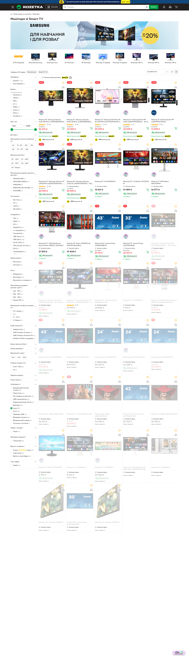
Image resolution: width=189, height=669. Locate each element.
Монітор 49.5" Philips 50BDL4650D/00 (102, 415)
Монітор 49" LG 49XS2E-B (160, 467)
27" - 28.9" (25, 159)
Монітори (36, 14)
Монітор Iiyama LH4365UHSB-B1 (50, 357)
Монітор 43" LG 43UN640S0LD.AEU (79, 414)
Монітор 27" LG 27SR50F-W (133, 300)
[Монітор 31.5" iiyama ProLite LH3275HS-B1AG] (136, 222)
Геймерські (18, 274)
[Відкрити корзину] (176, 7)
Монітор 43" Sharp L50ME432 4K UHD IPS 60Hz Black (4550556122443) (78, 245)
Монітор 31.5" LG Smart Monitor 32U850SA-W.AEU (106, 301)
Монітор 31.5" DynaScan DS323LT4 (107, 522)
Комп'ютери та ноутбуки (22, 14)
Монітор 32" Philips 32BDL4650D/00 (164, 414)
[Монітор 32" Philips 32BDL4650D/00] (164, 392)
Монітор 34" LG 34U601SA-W (105, 181)
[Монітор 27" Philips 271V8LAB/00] (52, 446)
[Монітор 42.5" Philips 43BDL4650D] (52, 392)
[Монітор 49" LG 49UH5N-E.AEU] (80, 336)
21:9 (19, 357)
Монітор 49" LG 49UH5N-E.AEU (78, 357)
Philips (16, 107)
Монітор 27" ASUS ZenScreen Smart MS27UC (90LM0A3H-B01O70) (164, 301)
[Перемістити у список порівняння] (63, 87)
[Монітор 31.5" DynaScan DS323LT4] (108, 501)
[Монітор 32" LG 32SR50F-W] (80, 446)
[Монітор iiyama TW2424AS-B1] (108, 336)
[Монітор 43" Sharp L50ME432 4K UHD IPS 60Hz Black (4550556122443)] (80, 222)
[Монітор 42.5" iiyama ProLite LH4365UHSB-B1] (108, 222)
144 (32, 145)
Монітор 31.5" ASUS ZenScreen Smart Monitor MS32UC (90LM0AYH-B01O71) (52, 245)
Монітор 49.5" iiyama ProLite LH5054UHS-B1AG (77, 523)
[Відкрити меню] (12, 7)
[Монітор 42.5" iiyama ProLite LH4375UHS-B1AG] (136, 392)
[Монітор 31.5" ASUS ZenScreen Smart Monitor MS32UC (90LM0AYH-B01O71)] (52, 222)
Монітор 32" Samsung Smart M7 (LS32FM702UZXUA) (162, 121)
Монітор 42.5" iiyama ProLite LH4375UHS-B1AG (133, 415)
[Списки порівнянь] (170, 7)
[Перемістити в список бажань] (63, 83)
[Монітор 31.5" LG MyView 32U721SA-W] (136, 160)
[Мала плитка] (176, 72)
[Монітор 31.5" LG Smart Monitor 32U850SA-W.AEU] (108, 279)
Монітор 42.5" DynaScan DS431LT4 (51, 522)
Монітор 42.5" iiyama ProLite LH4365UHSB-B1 (105, 244)
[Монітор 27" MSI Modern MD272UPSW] (164, 160)
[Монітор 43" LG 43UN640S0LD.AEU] (80, 392)
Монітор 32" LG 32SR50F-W (77, 467)
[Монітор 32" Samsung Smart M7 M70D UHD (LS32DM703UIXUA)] (136, 446)
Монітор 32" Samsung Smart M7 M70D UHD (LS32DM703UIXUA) (134, 468)
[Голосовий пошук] (147, 7)
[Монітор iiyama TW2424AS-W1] (136, 336)
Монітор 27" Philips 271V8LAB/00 (50, 467)
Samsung (17, 95)
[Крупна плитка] (172, 72)
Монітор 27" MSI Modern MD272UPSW (160, 182)
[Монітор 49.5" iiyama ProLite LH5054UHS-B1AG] (80, 501)
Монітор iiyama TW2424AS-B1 (105, 357)
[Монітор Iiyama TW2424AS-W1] (164, 336)
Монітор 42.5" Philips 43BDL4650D (51, 414)
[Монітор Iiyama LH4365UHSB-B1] (52, 336)
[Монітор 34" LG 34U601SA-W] (108, 160)
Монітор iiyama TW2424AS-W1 (134, 357)
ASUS (16, 98)
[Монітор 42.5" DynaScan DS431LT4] (52, 501)
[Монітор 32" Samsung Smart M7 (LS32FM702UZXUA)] (164, 98)
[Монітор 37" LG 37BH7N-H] (108, 446)
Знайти (154, 7)
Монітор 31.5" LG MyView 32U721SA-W (136, 182)
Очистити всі (31, 72)
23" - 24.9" (15, 159)
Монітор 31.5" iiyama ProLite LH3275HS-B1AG (133, 244)
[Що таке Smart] (70, 78)
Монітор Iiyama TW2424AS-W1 (162, 357)
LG (15, 104)
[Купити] (63, 128)
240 (26, 149)
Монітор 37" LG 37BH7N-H (104, 467)
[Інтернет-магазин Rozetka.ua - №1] (30, 7)
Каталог (54, 7)
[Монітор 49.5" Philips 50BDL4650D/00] (108, 392)
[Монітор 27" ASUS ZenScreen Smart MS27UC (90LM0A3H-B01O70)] (164, 279)
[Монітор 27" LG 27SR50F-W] (136, 279)
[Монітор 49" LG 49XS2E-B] (164, 446)
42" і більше (15, 167)
